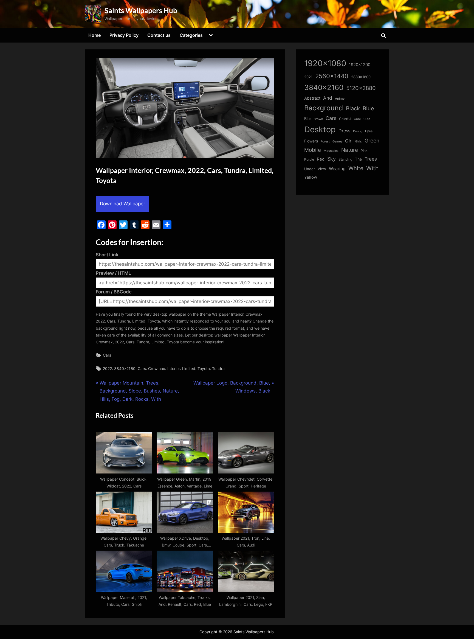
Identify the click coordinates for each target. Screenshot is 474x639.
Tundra (218, 368)
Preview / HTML (113, 273)
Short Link (107, 254)
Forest (325, 141)
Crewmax (156, 368)
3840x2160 (125, 368)
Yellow (310, 177)
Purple (309, 159)
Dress (344, 130)
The (358, 159)
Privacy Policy (124, 35)
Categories (191, 35)
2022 (107, 368)
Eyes (369, 131)
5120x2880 (361, 88)
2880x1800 (361, 77)
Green (372, 141)
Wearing (337, 168)
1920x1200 (359, 64)
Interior (173, 368)
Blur (307, 118)
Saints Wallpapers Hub (141, 10)
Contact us (159, 35)
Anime (340, 98)
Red (321, 159)
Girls (358, 141)
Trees (371, 159)
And (327, 98)
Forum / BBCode (114, 292)
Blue (368, 108)
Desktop (320, 129)
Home (94, 35)
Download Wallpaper (122, 203)
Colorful (345, 119)
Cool (357, 119)
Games (337, 141)
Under (309, 169)
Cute (366, 119)
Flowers (311, 141)
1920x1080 (325, 63)
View (322, 169)
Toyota (204, 368)
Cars (107, 355)
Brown (318, 119)
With (372, 168)
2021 (308, 77)
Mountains (331, 151)
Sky (331, 159)
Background (323, 108)
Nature (349, 150)
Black (353, 108)
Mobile (312, 150)
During (357, 131)
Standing (345, 159)
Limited (188, 368)
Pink (364, 150)
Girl (348, 141)
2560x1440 (331, 76)
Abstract (312, 98)
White (355, 168)
